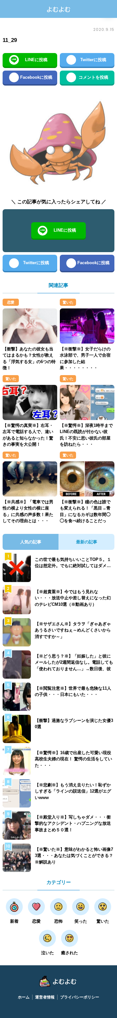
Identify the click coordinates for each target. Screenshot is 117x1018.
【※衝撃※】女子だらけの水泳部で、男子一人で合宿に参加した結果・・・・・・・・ (85, 358)
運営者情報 (45, 997)
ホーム (24, 997)
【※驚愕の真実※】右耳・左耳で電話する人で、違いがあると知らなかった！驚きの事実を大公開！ (28, 435)
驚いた (68, 302)
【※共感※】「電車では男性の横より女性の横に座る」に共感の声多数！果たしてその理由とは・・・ (28, 511)
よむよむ (58, 9)
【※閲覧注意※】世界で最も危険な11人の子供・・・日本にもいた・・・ (73, 691)
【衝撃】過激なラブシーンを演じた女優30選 (74, 723)
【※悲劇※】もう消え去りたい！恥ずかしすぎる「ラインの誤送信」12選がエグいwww (73, 791)
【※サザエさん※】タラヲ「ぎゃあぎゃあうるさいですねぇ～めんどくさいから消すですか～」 (73, 630)
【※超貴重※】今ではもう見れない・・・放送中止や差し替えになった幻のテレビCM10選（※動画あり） (73, 598)
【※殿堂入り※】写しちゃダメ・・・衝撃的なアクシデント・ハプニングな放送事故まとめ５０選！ (73, 823)
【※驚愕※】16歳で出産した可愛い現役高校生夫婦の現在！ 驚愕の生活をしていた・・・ (73, 759)
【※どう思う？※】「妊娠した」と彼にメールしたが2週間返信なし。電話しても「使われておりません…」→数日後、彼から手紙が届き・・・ (74, 666)
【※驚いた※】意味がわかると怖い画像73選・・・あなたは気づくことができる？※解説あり (74, 855)
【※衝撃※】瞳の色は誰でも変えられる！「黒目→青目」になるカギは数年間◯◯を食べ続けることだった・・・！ (85, 514)
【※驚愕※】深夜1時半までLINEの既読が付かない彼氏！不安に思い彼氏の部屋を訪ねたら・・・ (86, 435)
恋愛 (10, 302)
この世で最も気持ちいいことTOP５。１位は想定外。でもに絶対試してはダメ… (73, 562)
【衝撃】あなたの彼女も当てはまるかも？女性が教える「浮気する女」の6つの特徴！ (29, 358)
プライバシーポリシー (79, 997)
